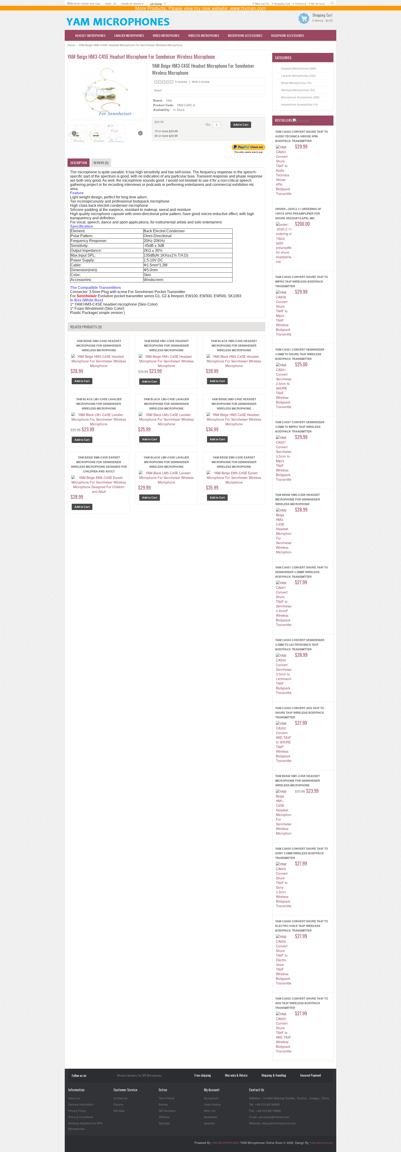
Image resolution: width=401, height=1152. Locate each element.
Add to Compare (260, 124)
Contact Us (120, 1098)
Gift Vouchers (167, 1111)
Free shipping (202, 1075)
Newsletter (210, 1117)
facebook (98, 1076)
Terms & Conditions (80, 1117)
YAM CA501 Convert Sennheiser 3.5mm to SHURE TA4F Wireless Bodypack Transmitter (299, 354)
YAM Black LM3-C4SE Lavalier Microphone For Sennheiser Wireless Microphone (166, 403)
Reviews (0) (101, 162)
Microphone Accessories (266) (300, 97)
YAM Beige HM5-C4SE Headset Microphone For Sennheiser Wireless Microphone (234, 403)
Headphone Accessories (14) (299, 104)
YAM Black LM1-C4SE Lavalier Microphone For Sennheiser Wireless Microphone (99, 403)
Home (71, 45)
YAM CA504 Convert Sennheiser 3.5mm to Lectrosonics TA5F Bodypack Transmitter (299, 644)
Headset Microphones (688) (298, 68)
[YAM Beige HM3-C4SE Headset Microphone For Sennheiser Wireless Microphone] (107, 91)
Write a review (201, 82)
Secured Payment (310, 1075)
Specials (164, 1123)
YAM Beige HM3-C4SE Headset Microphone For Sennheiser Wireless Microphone (130, 45)
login (108, 3)
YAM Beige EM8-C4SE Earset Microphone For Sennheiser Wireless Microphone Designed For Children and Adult (99, 464)
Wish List (209, 1111)
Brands (163, 1104)
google (112, 1076)
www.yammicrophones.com (279, 1123)
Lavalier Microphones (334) (298, 75)
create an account (132, 3)
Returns (118, 1104)
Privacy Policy (77, 1111)
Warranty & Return (236, 1075)
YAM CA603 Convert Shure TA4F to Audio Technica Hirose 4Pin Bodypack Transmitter (301, 136)
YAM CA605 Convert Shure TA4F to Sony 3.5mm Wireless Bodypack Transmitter (301, 853)
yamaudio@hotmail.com (274, 1117)
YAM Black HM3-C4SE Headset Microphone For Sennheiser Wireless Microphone (234, 345)
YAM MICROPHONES (225, 1143)
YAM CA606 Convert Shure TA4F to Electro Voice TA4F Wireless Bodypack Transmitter (301, 926)
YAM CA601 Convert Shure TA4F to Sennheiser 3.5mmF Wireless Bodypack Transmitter (301, 572)
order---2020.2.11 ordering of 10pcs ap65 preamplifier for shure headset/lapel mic (298, 213)
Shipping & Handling (273, 1075)
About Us (74, 1098)
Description (78, 162)
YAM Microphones (321, 1143)
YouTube (91, 1076)
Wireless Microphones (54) (298, 90)
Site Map (119, 1111)
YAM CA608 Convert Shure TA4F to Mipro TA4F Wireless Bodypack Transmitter (301, 281)
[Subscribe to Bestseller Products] (301, 120)
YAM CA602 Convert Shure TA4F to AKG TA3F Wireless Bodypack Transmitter (301, 1003)
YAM (169, 100)
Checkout (300, 3)
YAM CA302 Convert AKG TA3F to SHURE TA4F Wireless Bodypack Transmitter (299, 712)
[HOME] (68, 35)
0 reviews (181, 82)
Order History (212, 1104)
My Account (318, 3)
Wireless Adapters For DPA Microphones (139, 1075)
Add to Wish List (254, 124)
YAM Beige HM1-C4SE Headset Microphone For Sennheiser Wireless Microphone (166, 345)
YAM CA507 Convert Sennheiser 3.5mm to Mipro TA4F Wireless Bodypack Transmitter (299, 426)
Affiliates (164, 1117)
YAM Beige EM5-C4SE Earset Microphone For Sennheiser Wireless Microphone (234, 462)
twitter (105, 1076)
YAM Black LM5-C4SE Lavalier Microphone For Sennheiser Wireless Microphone (166, 462)
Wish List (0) (262, 3)
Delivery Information (81, 1104)
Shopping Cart (282, 3)
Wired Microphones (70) (296, 83)
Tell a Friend (166, 1098)
